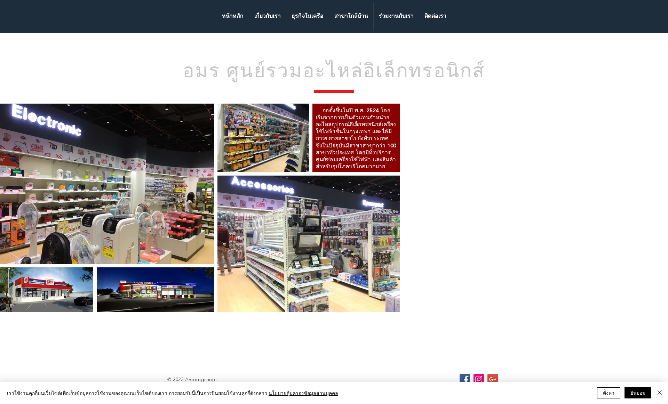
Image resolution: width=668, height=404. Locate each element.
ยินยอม (637, 392)
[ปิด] (659, 392)
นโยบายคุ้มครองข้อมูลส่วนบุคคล (303, 392)
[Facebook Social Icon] (465, 379)
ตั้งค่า (608, 392)
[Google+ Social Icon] (492, 379)
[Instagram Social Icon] (479, 379)
